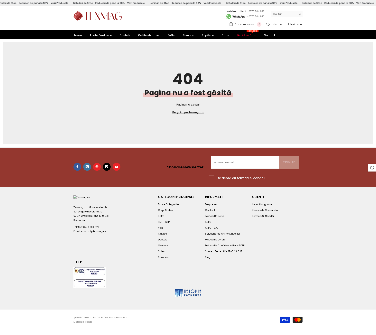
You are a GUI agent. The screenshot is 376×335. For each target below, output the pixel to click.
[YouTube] (116, 167)
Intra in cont (295, 24)
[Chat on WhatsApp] (235, 16)
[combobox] (283, 14)
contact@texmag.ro (93, 231)
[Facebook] (77, 167)
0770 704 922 (256, 11)
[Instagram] (87, 167)
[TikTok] (107, 167)
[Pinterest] (97, 167)
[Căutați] (287, 14)
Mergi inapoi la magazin (188, 112)
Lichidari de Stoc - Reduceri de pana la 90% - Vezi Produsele (109, 3)
